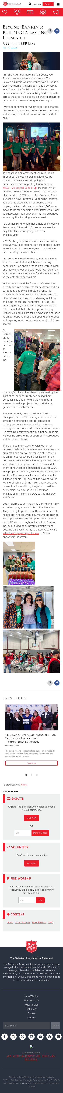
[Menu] (57, 3)
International (31, 1059)
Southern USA (33, 1055)
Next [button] (11, 737)
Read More (31, 763)
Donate (48, 4)
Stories (31, 1013)
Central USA (19, 1055)
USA (9, 1055)
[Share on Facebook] (56, 31)
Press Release (39, 922)
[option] (31, 735)
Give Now (31, 817)
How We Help (31, 1000)
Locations (36, 4)
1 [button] (26, 775)
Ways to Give (31, 1004)
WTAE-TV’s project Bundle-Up (20, 187)
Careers (31, 1017)
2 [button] (31, 775)
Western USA (48, 1055)
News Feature (22, 922)
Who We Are (31, 996)
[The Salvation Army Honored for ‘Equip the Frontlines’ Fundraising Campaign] (31, 717)
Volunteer (31, 863)
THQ (50, 922)
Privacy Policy (22, 1083)
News (24, 784)
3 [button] (36, 775)
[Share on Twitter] (50, 31)
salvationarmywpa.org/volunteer (21, 533)
